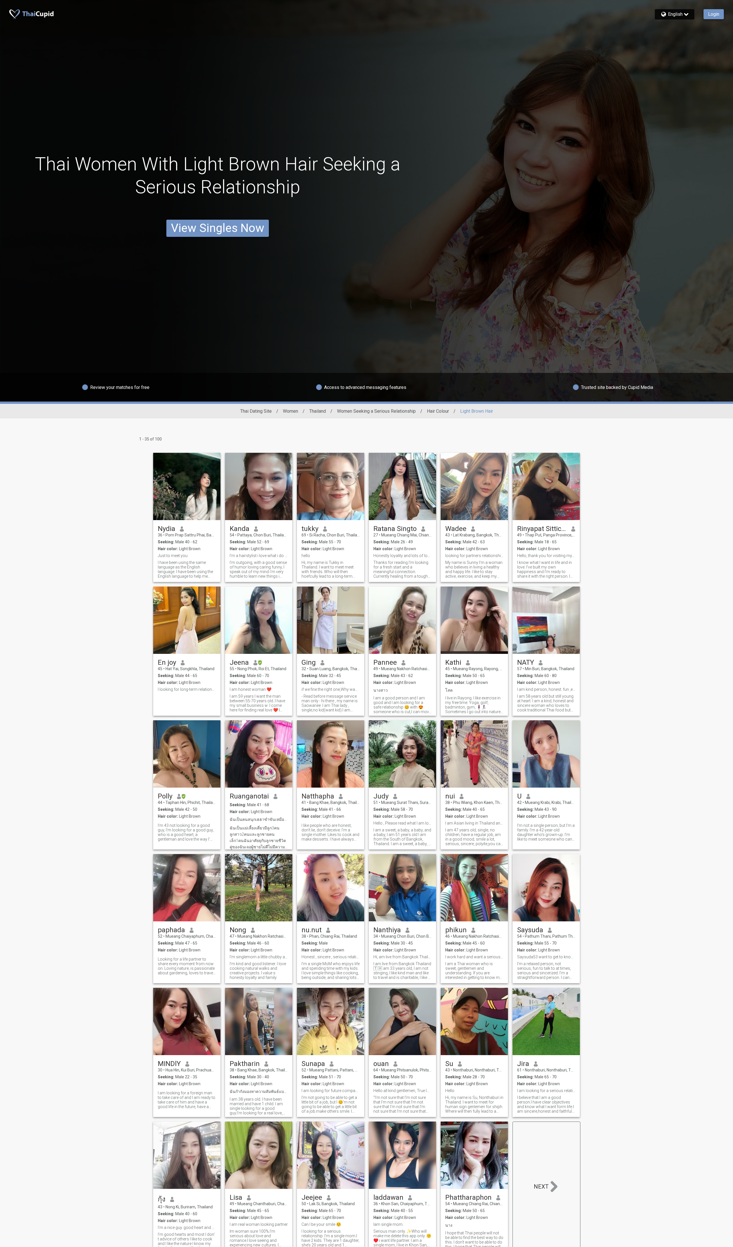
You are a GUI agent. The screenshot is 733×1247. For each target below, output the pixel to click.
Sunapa (313, 1064)
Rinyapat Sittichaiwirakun (542, 529)
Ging (309, 662)
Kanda (239, 529)
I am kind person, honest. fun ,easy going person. (546, 689)
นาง (448, 1225)
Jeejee (312, 1197)
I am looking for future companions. (331, 1090)
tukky (310, 529)
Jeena (239, 662)
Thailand (317, 411)
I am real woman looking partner (259, 1224)
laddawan (388, 1197)
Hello (449, 1090)
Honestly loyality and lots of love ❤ (402, 555)
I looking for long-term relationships (187, 689)
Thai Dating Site (256, 411)
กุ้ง (161, 1199)
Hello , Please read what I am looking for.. (402, 823)
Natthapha (318, 796)
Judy (381, 796)
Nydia (166, 529)
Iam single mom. (388, 1224)
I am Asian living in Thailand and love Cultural (474, 823)
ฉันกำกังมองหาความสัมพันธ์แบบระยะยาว (259, 1091)
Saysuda (530, 930)
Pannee (385, 662)
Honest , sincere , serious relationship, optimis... (331, 957)
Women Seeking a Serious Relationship (376, 411)
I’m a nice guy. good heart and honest (187, 1227)
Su (449, 1064)
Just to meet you (173, 555)
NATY (525, 662)
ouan (381, 1064)
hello (306, 555)
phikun (456, 930)
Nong (238, 930)
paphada (171, 930)
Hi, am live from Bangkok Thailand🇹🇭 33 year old (402, 957)
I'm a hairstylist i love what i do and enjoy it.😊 (259, 555)
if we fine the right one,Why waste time (331, 689)
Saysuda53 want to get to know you (546, 957)
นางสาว (380, 690)
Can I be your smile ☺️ (321, 1224)
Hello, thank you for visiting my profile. (546, 555)
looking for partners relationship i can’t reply (474, 555)
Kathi (453, 662)
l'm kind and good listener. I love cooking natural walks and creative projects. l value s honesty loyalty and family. (258, 970)
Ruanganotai (249, 796)
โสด (449, 690)
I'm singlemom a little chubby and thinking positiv (259, 957)
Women (290, 411)
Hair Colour (438, 411)
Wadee (455, 529)
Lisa (236, 1197)
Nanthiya (387, 930)
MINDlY (169, 1064)
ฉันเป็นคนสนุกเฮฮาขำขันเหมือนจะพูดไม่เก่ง (259, 819)
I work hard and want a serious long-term (474, 957)
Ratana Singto (395, 529)
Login (713, 14)
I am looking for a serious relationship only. (546, 1090)
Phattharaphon (468, 1197)
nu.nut (312, 930)
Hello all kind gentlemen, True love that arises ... (402, 1090)
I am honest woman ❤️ (250, 689)
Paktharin (245, 1064)
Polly (165, 796)
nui (450, 796)
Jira (523, 1064)
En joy (167, 662)
